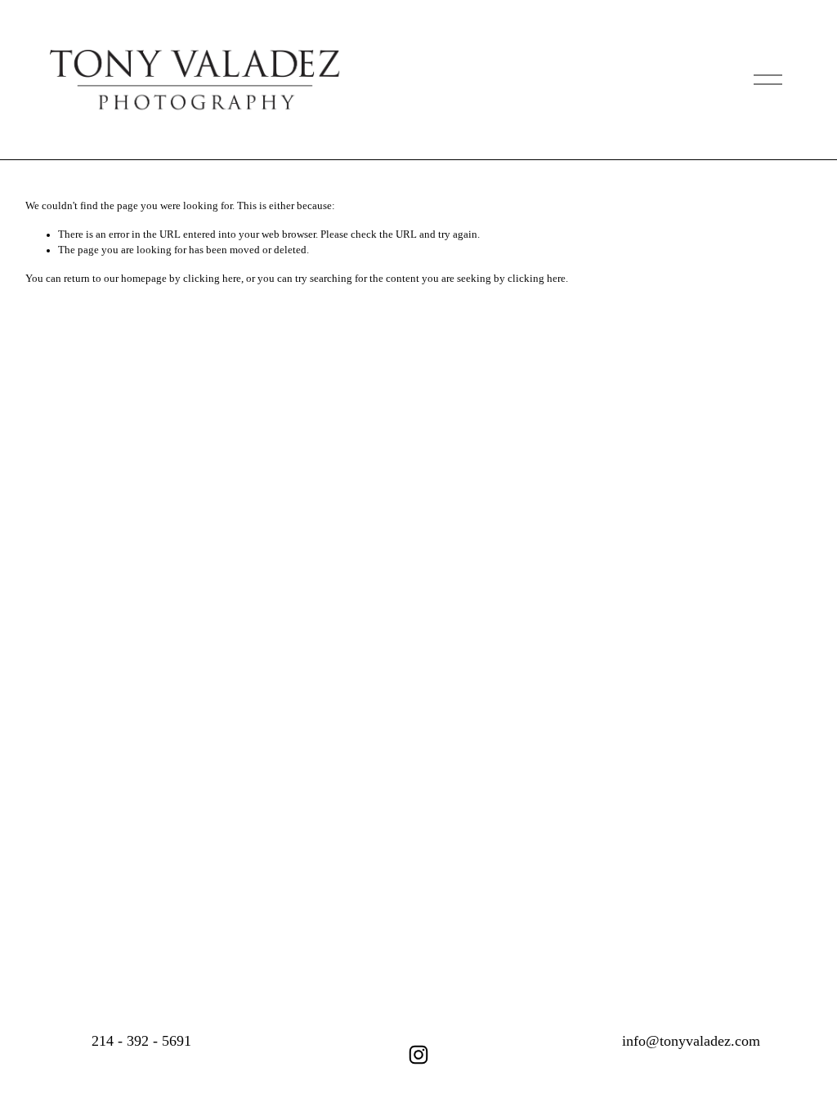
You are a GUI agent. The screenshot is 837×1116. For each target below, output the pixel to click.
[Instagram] (418, 1055)
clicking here (212, 278)
